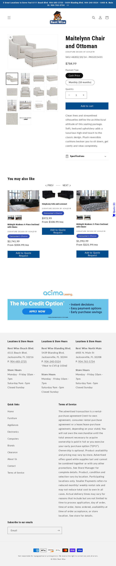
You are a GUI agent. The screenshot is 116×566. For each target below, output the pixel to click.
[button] (9, 17)
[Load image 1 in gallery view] (12, 79)
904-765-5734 (86, 361)
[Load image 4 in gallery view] (52, 79)
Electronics (13, 431)
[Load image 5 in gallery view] (12, 92)
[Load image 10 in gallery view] (25, 106)
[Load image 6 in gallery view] (25, 92)
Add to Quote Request (23, 254)
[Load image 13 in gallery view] (12, 119)
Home (11, 411)
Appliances (13, 425)
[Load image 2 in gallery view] (25, 79)
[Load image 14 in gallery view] (25, 119)
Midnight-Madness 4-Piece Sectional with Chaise (23, 225)
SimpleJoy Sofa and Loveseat (54, 204)
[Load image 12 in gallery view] (52, 106)
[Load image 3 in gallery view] (39, 79)
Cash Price (74, 75)
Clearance (12, 452)
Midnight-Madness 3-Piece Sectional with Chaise (92, 225)
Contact (12, 466)
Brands (11, 445)
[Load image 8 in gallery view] (52, 92)
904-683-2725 (18, 361)
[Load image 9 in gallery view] (12, 106)
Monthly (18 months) (80, 82)
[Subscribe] (58, 530)
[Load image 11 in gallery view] (39, 106)
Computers (13, 438)
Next (66, 185)
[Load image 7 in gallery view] (39, 92)
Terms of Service (16, 472)
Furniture (12, 418)
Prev (51, 185)
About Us (12, 459)
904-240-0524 (52, 361)
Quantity (70, 89)
